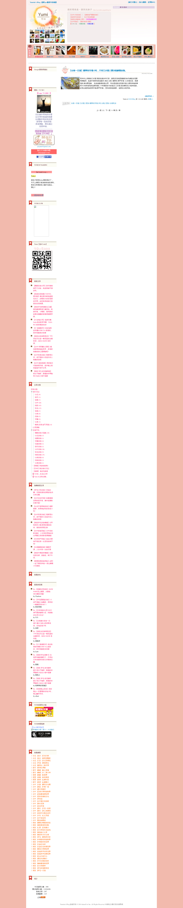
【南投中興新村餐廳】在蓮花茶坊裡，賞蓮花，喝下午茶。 (43, 555)
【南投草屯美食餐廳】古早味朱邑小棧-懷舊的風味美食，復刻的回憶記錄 (43, 524)
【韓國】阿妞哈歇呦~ (40, 466)
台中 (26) (38, 403)
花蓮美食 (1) (39, 444)
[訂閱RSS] (151, 2)
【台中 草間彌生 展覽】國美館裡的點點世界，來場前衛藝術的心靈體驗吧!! (43, 349)
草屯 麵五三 (148, 57)
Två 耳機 (72, 57)
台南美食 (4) (39, 457)
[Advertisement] (134, 26)
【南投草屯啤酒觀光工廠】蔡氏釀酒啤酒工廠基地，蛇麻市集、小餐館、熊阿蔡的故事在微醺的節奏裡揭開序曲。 (43, 312)
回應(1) (150, 99)
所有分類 (34, 389)
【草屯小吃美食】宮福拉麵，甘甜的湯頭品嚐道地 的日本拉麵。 (43, 492)
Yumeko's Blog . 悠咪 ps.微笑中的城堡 (43, 2)
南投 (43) (38, 405)
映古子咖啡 (138, 57)
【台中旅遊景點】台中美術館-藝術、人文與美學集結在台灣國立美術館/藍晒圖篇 (43, 533)
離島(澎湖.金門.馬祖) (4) (43, 424)
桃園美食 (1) (39, 438)
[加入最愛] (142, 2)
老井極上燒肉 (126, 57)
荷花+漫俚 (115, 57)
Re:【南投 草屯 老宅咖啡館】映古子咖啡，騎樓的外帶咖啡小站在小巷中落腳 (43, 670)
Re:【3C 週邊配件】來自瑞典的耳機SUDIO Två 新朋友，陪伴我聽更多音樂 (42, 646)
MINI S (82, 57)
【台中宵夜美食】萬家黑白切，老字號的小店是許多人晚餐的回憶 (43, 357)
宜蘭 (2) (37, 419)
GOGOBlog (131, 99)
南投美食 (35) (39, 455)
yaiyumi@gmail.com (44, 146)
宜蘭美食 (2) (39, 441)
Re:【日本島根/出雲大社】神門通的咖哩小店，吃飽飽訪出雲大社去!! (43, 612)
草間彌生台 (94, 57)
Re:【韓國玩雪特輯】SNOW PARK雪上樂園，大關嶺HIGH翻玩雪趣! (43, 591)
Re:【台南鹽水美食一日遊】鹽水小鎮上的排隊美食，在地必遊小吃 (42, 623)
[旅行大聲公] (132, 2)
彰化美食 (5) (39, 452)
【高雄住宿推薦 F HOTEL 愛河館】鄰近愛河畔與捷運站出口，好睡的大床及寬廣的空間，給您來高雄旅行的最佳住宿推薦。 (43, 299)
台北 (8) (37, 394)
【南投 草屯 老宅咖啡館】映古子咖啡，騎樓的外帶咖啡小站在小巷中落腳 (43, 373)
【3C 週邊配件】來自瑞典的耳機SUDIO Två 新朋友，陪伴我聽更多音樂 (42, 330)
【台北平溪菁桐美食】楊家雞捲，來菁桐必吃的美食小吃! (43, 508)
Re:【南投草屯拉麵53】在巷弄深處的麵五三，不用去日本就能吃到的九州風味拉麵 (43, 658)
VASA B (61, 57)
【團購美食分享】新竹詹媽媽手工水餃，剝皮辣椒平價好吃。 (43, 288)
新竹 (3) (37, 397)
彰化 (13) (38, 408)
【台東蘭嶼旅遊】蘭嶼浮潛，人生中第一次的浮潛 (42, 548)
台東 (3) (37, 422)
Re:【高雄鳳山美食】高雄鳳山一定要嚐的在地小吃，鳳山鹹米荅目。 (43, 691)
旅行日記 (36, 392)
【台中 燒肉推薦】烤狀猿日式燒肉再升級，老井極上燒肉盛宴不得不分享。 (43, 365)
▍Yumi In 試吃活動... (40, 476)
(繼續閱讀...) (149, 96)
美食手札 (36, 430)
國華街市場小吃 (95, 103)
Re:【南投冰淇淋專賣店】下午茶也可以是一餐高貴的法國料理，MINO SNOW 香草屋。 (43, 635)
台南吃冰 (113, 103)
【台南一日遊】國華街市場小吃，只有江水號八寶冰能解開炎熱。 (98, 70)
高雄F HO (50, 57)
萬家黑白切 (105, 57)
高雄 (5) (37, 416)
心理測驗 (36, 427)
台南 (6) (37, 413)
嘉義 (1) (37, 411)
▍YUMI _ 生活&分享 (40, 474)
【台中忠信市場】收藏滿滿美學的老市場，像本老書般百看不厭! (43, 500)
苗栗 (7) (37, 400)
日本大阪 (74, 24)
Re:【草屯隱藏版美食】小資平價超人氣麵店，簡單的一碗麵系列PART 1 (43, 601)
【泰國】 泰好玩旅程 (40, 471)
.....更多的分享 (37, 195)
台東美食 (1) (39, 463)
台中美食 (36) (39, 449)
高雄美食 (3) (39, 460)
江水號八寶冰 (84, 103)
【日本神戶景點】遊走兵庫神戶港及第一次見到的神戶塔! (43, 541)
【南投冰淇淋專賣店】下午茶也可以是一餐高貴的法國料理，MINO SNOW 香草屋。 (43, 339)
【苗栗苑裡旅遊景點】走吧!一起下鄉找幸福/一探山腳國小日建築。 (43, 563)
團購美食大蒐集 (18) (42, 433)
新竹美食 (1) (39, 446)
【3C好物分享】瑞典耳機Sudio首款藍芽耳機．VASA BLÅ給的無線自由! (42, 322)
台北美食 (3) (39, 435)
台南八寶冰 (105, 103)
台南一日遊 (75, 103)
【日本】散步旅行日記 (41, 468)
